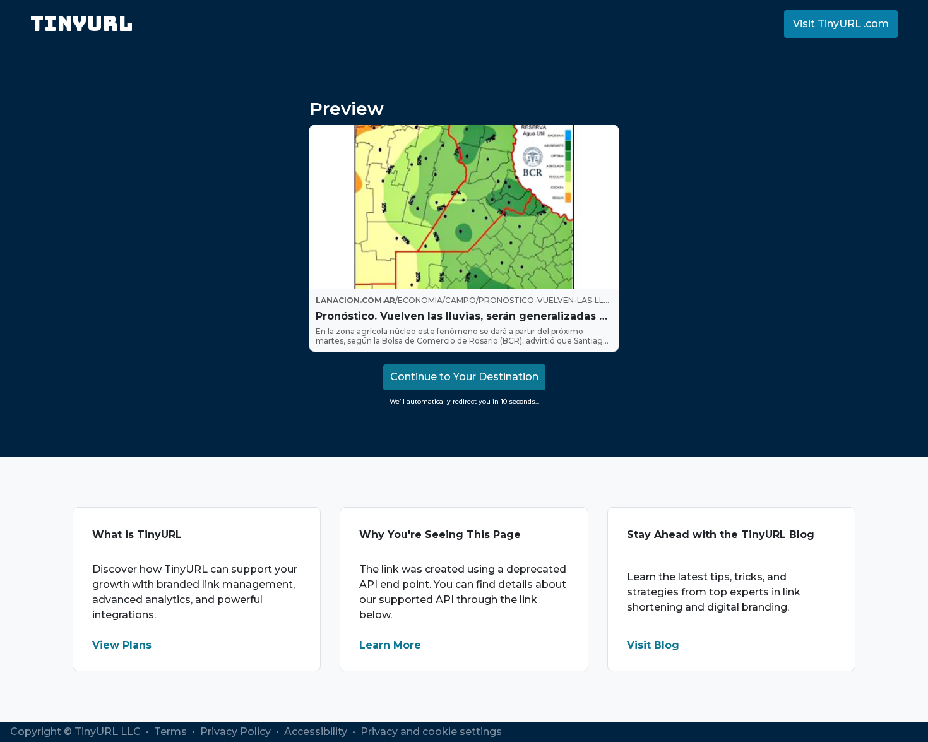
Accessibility (317, 732)
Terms (171, 732)
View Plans (122, 645)
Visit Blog (653, 645)
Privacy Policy (236, 732)
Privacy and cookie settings (431, 732)
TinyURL (81, 23)
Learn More (390, 645)
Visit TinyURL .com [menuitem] (841, 24)
